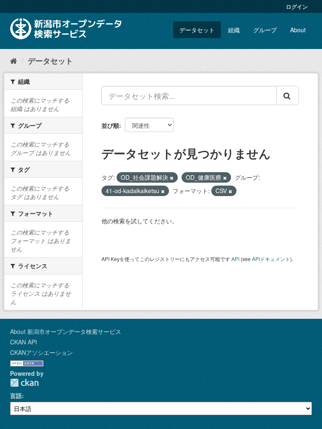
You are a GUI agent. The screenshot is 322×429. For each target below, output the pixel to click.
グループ (265, 30)
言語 (16, 395)
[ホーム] (13, 60)
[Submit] (287, 95)
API (235, 258)
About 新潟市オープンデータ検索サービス (65, 331)
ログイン (297, 6)
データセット (197, 30)
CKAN (24, 382)
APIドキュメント (271, 258)
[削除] (172, 177)
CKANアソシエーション (41, 352)
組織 (234, 30)
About (298, 30)
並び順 (110, 125)
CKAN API (23, 342)
